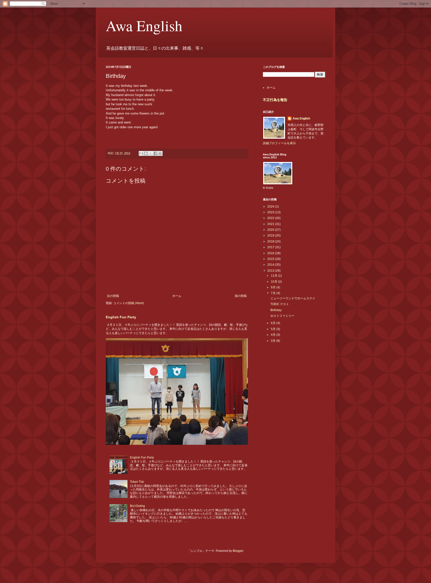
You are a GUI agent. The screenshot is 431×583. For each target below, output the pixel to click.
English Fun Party (121, 317)
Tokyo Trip (137, 481)
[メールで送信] (141, 153)
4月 (273, 335)
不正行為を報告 (275, 100)
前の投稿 (241, 296)
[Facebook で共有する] (155, 153)
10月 (274, 281)
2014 (271, 264)
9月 (273, 287)
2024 (271, 206)
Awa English (144, 25)
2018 (271, 241)
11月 (274, 275)
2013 (271, 270)
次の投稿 (113, 296)
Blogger (238, 551)
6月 (273, 323)
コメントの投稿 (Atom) (128, 303)
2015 (271, 259)
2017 (271, 247)
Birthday (276, 310)
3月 (273, 341)
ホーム (176, 296)
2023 (271, 212)
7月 (273, 293)
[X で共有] (150, 153)
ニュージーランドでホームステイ (292, 298)
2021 (271, 224)
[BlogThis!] (145, 153)
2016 (271, 253)
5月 (273, 329)
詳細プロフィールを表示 (279, 143)
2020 (271, 230)
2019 (271, 235)
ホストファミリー (282, 316)
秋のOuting (137, 506)
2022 (271, 218)
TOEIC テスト (279, 304)
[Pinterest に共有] (160, 153)
